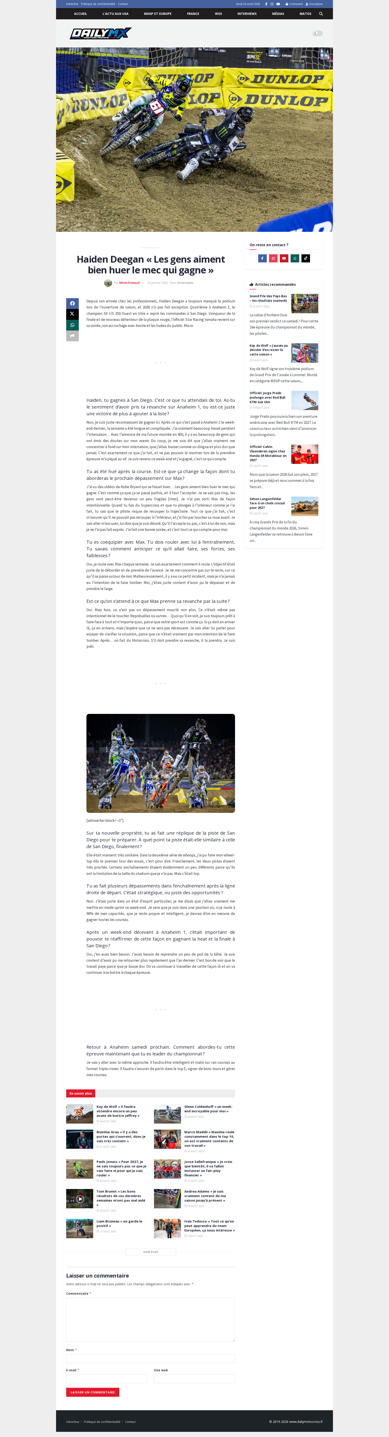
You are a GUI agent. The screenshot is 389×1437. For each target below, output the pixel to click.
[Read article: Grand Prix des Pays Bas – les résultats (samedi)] (304, 303)
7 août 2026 (195, 1236)
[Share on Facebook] (72, 303)
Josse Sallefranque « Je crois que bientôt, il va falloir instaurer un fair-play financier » (208, 1168)
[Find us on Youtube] (278, 4)
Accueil (80, 13)
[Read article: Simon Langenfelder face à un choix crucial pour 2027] (304, 506)
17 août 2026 (107, 1231)
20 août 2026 (195, 1151)
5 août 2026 (260, 465)
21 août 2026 (107, 1146)
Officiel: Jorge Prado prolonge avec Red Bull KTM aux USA (267, 397)
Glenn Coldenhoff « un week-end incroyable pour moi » (208, 1108)
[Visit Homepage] (100, 33)
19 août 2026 (107, 1180)
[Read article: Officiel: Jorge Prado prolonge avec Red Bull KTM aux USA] (304, 400)
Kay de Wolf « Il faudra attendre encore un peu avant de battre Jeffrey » (118, 1111)
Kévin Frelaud (129, 283)
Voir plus (150, 1252)
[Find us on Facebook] (266, 4)
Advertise (72, 4)
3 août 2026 (260, 360)
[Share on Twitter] (72, 314)
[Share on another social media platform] (72, 336)
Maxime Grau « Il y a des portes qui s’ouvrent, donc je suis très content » (121, 1136)
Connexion (296, 4)
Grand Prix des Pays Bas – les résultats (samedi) (268, 298)
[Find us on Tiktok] (305, 258)
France (193, 13)
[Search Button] (321, 13)
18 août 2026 (107, 1210)
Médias (278, 13)
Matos (305, 13)
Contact (123, 4)
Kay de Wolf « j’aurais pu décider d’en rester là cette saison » (269, 349)
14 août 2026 (260, 407)
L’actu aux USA (116, 13)
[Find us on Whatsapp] (295, 258)
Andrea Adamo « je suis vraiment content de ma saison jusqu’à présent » (205, 1195)
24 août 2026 (107, 1121)
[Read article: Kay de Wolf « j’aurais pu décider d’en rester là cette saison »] (304, 353)
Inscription (316, 4)
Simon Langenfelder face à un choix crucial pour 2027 (267, 503)
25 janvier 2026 (157, 283)
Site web (161, 1370)
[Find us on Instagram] (272, 4)
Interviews (247, 13)
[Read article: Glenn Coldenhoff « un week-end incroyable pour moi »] (167, 1114)
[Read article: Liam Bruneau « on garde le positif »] (79, 1228)
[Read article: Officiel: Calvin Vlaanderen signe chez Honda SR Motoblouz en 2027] (304, 454)
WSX (218, 13)
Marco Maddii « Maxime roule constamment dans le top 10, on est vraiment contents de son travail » (209, 1139)
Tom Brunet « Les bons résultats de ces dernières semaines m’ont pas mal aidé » (121, 1198)
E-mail (72, 1370)
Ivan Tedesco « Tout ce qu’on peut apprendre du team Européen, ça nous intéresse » (209, 1225)
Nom (71, 1350)
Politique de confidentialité (98, 4)
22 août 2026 (260, 306)
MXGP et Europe (158, 13)
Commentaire (79, 1293)
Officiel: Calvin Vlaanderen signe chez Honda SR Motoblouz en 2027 (268, 453)
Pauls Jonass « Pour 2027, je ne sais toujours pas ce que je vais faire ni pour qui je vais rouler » (121, 1168)
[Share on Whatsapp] (72, 325)
